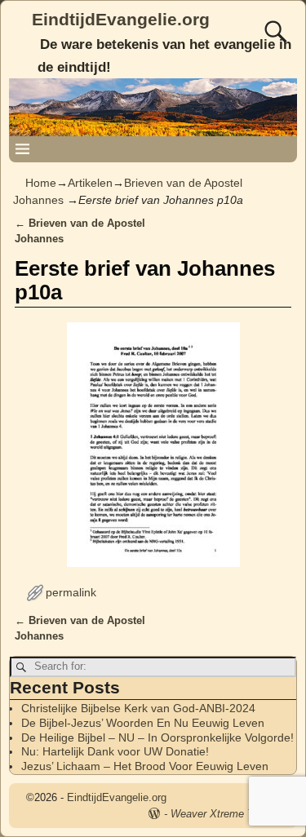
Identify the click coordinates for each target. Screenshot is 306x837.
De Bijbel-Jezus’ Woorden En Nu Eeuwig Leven (142, 722)
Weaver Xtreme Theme (225, 814)
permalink (71, 592)
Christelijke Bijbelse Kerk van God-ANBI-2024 (138, 708)
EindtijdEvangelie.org (121, 19)
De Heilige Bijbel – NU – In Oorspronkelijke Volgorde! (157, 737)
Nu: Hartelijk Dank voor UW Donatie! (115, 751)
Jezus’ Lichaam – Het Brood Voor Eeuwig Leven (144, 766)
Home (40, 182)
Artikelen (90, 182)
